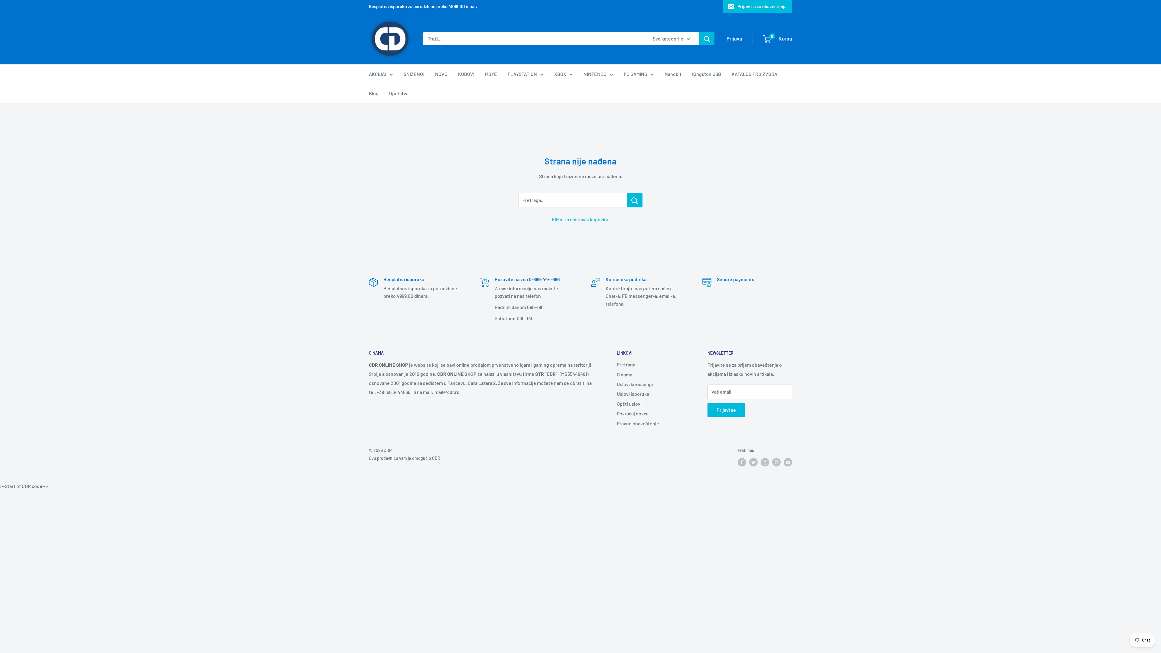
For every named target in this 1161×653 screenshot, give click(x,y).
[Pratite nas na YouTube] (788, 462)
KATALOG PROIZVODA (754, 74)
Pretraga (626, 364)
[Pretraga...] (634, 200)
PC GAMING (635, 74)
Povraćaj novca (633, 413)
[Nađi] (706, 38)
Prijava (734, 38)
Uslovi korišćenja (635, 384)
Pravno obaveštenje (638, 423)
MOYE (491, 74)
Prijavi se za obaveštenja (762, 6)
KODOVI (466, 74)
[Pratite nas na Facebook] (742, 462)
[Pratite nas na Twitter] (753, 462)
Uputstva (398, 93)
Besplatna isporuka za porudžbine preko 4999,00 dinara (424, 6)
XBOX (560, 74)
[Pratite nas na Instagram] (765, 462)
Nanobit (673, 74)
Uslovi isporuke (633, 394)
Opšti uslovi (629, 404)
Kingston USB (706, 74)
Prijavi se (726, 410)
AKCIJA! (377, 74)
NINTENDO (595, 74)
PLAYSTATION (522, 74)
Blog (374, 93)
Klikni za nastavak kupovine (581, 219)
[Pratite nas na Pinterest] (776, 462)
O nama (624, 374)
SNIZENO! (414, 74)
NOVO (441, 74)
